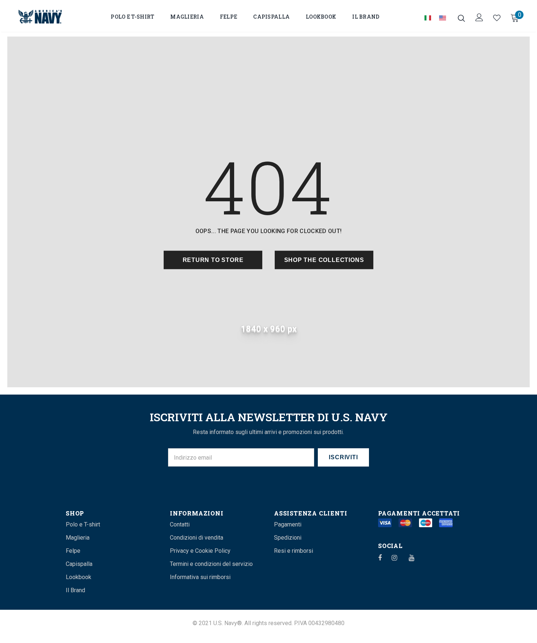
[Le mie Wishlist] (496, 18)
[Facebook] (384, 557)
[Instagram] (398, 557)
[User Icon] (479, 17)
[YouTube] (415, 557)
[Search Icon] (461, 18)
